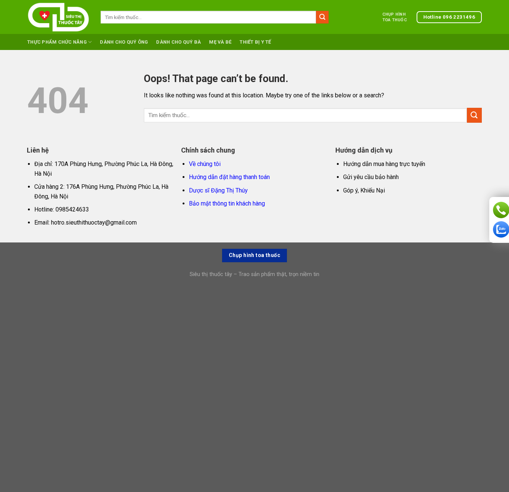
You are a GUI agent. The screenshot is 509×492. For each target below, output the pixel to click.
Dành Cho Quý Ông (124, 42)
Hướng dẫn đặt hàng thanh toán (229, 177)
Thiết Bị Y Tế (255, 42)
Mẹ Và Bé (220, 42)
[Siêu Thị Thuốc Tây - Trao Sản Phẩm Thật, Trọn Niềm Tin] (58, 17)
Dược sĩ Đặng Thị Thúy (218, 190)
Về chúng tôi (205, 163)
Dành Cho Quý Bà (178, 42)
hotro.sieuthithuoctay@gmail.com (94, 222)
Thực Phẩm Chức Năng (57, 42)
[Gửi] (322, 17)
